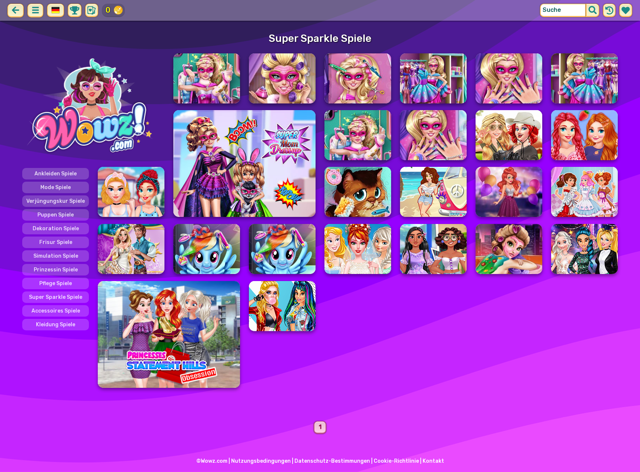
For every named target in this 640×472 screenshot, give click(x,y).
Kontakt (433, 461)
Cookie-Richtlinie (396, 461)
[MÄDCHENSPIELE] (93, 106)
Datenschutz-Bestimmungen (332, 461)
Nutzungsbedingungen (261, 461)
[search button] (592, 10)
